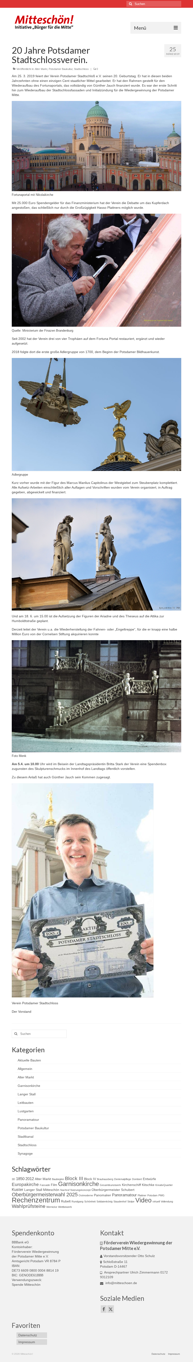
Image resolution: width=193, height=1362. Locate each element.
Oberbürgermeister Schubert (113, 1190)
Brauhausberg (105, 1179)
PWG (161, 1195)
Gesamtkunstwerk (110, 1185)
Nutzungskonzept (80, 1190)
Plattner (142, 1195)
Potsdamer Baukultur (60, 69)
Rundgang (77, 1201)
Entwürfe (149, 1179)
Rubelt (66, 1201)
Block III (74, 1178)
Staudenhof (119, 1201)
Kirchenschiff (131, 1185)
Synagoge (25, 1153)
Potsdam (152, 1195)
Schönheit (90, 1201)
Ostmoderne (86, 1195)
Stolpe (130, 1201)
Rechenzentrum (36, 1200)
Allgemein (25, 1069)
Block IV (90, 1179)
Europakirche (25, 1184)
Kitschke (148, 1185)
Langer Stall (27, 1094)
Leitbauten (25, 1103)
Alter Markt (41, 69)
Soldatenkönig (104, 1201)
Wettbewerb (65, 1206)
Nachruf (64, 1190)
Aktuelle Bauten (29, 1060)
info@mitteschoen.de (121, 1283)
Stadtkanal (25, 1136)
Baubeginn (58, 1179)
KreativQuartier (164, 1185)
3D (13, 1179)
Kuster (17, 1189)
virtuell (156, 1201)
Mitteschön (51, 1190)
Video (143, 1200)
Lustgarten (26, 1111)
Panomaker (102, 1195)
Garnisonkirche (29, 1086)
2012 (29, 1179)
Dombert (137, 1179)
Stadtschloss (81, 69)
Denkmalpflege (122, 1179)
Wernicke (51, 1206)
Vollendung (167, 1201)
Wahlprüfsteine (28, 1206)
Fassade (45, 1185)
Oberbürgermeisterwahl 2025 (45, 1194)
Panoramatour (28, 1119)
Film (54, 1185)
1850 (20, 1179)
